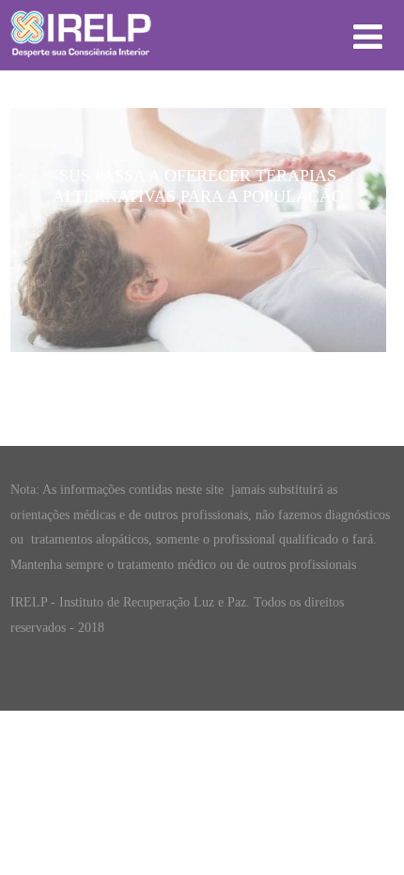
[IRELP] (80, 61)
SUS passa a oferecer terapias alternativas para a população (198, 186)
